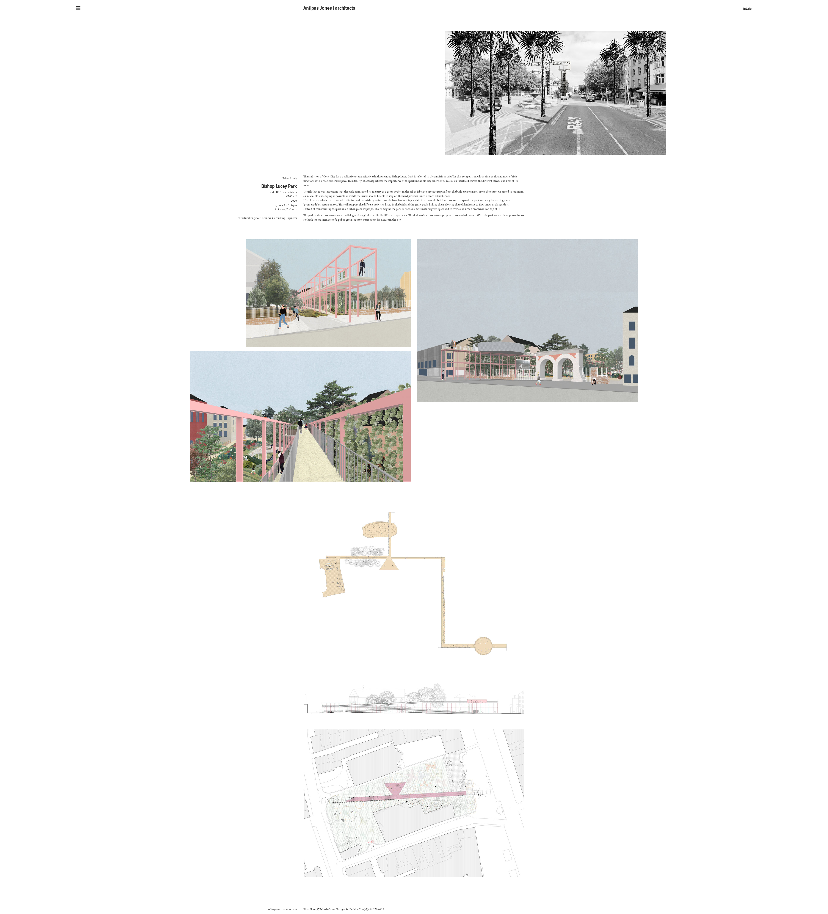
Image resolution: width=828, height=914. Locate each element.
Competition (289, 192)
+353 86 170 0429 (373, 909)
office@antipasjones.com (282, 909)
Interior (748, 8)
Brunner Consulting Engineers (279, 218)
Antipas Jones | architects (329, 8)
